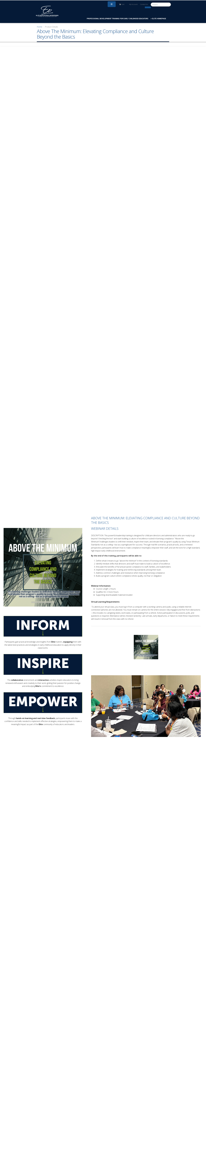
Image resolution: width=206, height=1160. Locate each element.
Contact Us (144, 4)
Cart (123, 4)
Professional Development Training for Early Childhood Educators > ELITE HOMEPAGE (126, 19)
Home (39, 26)
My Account (133, 4)
